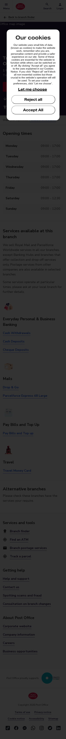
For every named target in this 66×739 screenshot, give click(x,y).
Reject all (33, 99)
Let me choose (32, 89)
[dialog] (33, 75)
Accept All (33, 110)
